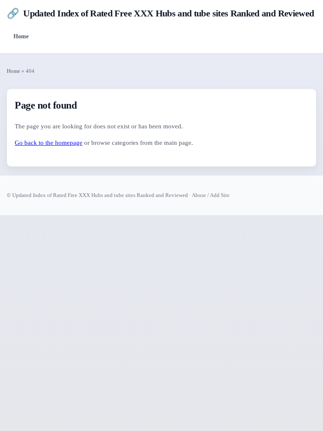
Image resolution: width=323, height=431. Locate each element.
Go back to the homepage (48, 142)
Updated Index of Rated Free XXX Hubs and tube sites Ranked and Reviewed (160, 13)
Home (21, 36)
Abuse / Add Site (211, 195)
